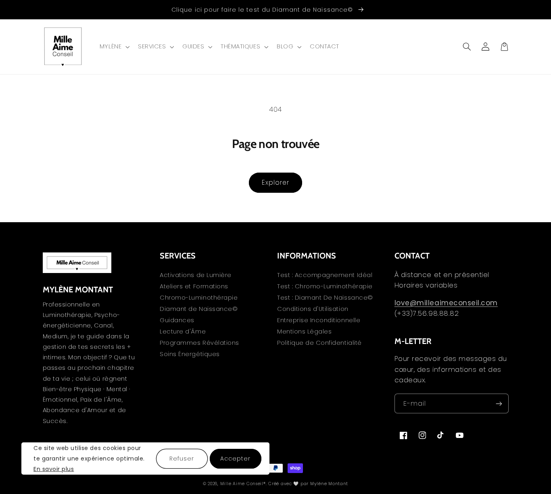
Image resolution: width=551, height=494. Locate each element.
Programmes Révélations (199, 343)
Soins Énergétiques (189, 354)
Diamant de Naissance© (199, 309)
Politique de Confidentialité (319, 343)
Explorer (275, 182)
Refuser (181, 458)
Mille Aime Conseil (241, 484)
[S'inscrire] (498, 403)
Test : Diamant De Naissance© (325, 298)
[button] (113, 47)
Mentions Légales (304, 331)
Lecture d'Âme (183, 331)
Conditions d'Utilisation (313, 309)
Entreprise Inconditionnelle (318, 320)
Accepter (235, 458)
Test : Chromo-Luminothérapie (325, 286)
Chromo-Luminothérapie (199, 298)
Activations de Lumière (196, 275)
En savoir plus (53, 469)
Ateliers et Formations (194, 286)
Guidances (177, 320)
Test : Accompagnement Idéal (324, 275)
